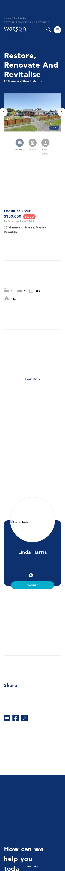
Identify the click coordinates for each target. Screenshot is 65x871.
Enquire (32, 585)
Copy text (24, 717)
